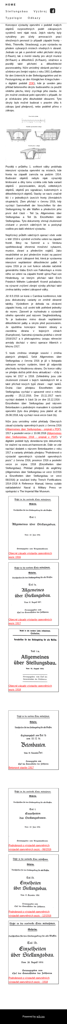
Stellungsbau (16, 11)
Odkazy (34, 17)
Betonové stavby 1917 (21, 767)
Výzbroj (40, 11)
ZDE (31, 83)
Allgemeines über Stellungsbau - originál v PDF (33, 429)
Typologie (13, 17)
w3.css (41, 1016)
